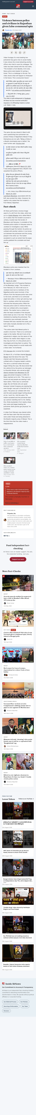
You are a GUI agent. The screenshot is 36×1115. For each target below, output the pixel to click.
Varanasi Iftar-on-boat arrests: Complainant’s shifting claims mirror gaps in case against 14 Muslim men (17, 705)
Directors (6, 1011)
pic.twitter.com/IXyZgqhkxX (21, 90)
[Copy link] (24, 52)
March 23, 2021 (26, 166)
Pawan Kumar (10, 603)
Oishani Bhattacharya (12, 746)
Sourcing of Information (11, 1006)
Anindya (11, 675)
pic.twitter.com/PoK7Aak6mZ (15, 188)
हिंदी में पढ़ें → (7, 536)
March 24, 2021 (11, 193)
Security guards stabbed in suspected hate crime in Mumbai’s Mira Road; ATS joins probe (17, 598)
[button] (14, 122)
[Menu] (33, 6)
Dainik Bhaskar (13, 215)
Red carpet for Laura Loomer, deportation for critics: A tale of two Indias (17, 670)
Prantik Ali (9, 639)
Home (4, 13)
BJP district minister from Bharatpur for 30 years (17, 372)
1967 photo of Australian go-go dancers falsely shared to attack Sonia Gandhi (16, 851)
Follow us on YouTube (26, 799)
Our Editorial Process (10, 1001)
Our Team (25, 1006)
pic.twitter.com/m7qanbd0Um (16, 161)
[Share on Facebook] (11, 52)
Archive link (20, 143)
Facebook (27, 98)
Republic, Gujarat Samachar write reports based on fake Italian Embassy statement (16, 965)
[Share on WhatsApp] (20, 52)
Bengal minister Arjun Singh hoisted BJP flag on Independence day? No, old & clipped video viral (17, 880)
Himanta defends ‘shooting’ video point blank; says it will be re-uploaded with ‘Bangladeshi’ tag (18, 741)
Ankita (16, 675)
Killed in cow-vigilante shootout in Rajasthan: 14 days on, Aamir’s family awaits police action (17, 777)
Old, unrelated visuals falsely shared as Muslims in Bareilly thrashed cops (22, 445)
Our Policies (24, 1001)
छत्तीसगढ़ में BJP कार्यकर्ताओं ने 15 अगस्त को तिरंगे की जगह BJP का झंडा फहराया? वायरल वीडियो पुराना (17, 823)
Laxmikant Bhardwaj (10, 196)
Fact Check (11, 13)
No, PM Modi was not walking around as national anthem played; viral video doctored (17, 937)
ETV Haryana (8, 351)
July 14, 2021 (10, 96)
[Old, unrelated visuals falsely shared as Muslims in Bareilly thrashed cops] (23, 435)
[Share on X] (16, 52)
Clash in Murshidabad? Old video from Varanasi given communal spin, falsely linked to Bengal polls (18, 634)
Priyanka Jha (8, 30)
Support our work (28, 1)
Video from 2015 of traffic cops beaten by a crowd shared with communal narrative (9, 445)
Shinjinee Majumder (12, 710)
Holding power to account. (8, 1)
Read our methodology (12, 503)
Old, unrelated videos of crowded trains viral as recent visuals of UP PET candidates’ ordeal (9, 469)
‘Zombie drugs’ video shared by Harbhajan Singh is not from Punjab (16, 908)
